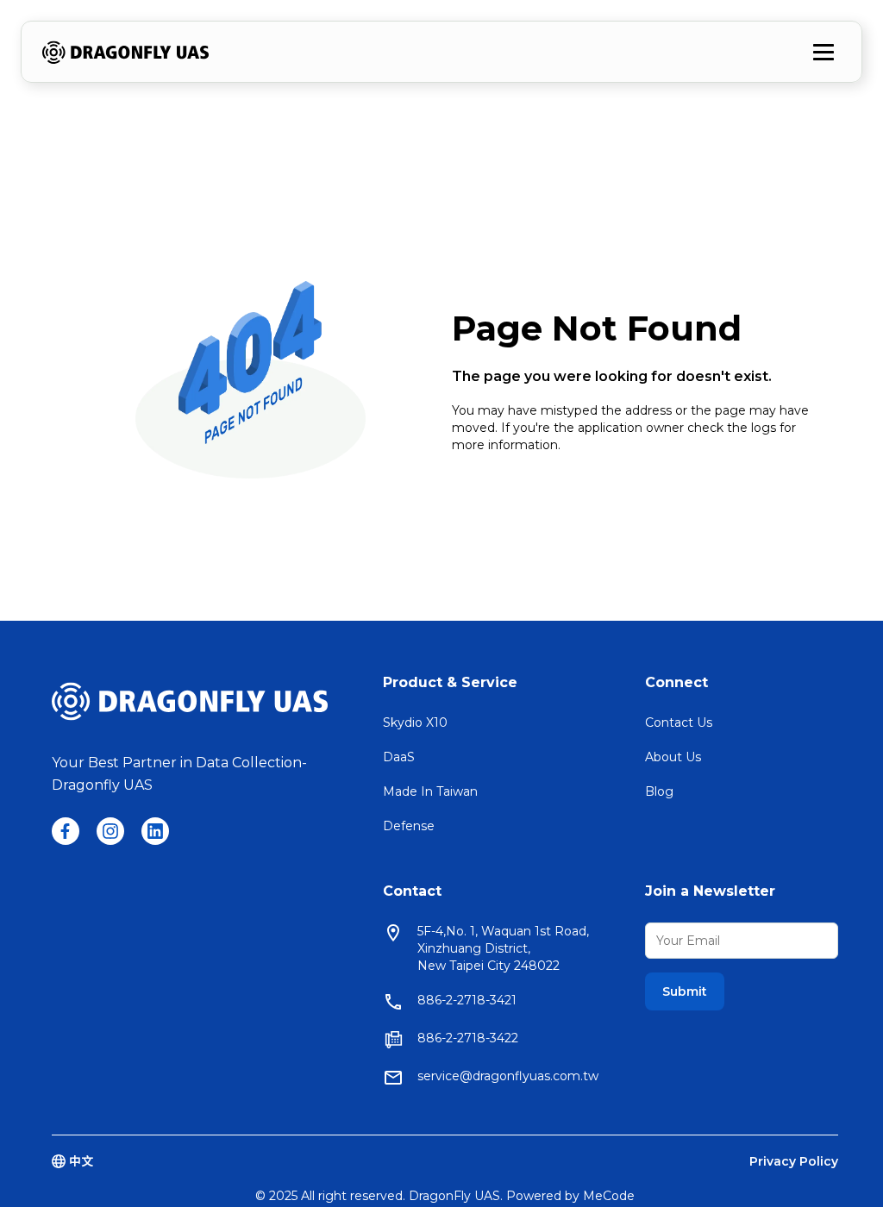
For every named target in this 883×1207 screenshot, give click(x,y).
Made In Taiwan (430, 791)
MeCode (609, 1196)
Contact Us (678, 722)
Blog (659, 791)
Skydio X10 (415, 722)
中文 (81, 1161)
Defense (409, 826)
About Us (673, 757)
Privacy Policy (793, 1161)
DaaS (399, 757)
